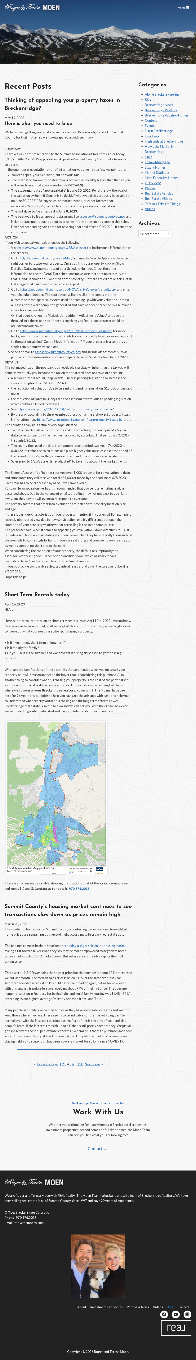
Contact (183, 1307)
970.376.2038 (79, 889)
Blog (148, 100)
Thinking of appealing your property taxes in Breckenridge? (62, 104)
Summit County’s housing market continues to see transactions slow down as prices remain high (68, 910)
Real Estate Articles (159, 193)
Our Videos (153, 183)
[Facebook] (164, 1314)
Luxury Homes (155, 167)
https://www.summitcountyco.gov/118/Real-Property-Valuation (66, 331)
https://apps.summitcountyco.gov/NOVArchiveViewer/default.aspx (68, 289)
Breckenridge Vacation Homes (167, 115)
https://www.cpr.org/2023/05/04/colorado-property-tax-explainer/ (65, 409)
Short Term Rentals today (37, 595)
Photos (150, 188)
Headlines (152, 136)
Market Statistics (157, 173)
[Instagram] (187, 1314)
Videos (150, 209)
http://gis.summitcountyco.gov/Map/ (46, 258)
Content (151, 120)
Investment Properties (106, 1307)
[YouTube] (176, 1314)
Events (150, 126)
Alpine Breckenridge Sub (162, 94)
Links (148, 157)
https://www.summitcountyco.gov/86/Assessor (52, 248)
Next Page (94, 1064)
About (81, 1307)
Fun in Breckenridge (159, 131)
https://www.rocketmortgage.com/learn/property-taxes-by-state (84, 420)
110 (80, 1064)
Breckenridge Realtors (161, 110)
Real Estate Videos (158, 199)
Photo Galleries (138, 1307)
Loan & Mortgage (157, 162)
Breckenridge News (159, 105)
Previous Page (46, 1064)
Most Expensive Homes (161, 178)
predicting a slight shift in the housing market (93, 946)
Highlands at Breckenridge (164, 141)
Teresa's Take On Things (162, 204)
